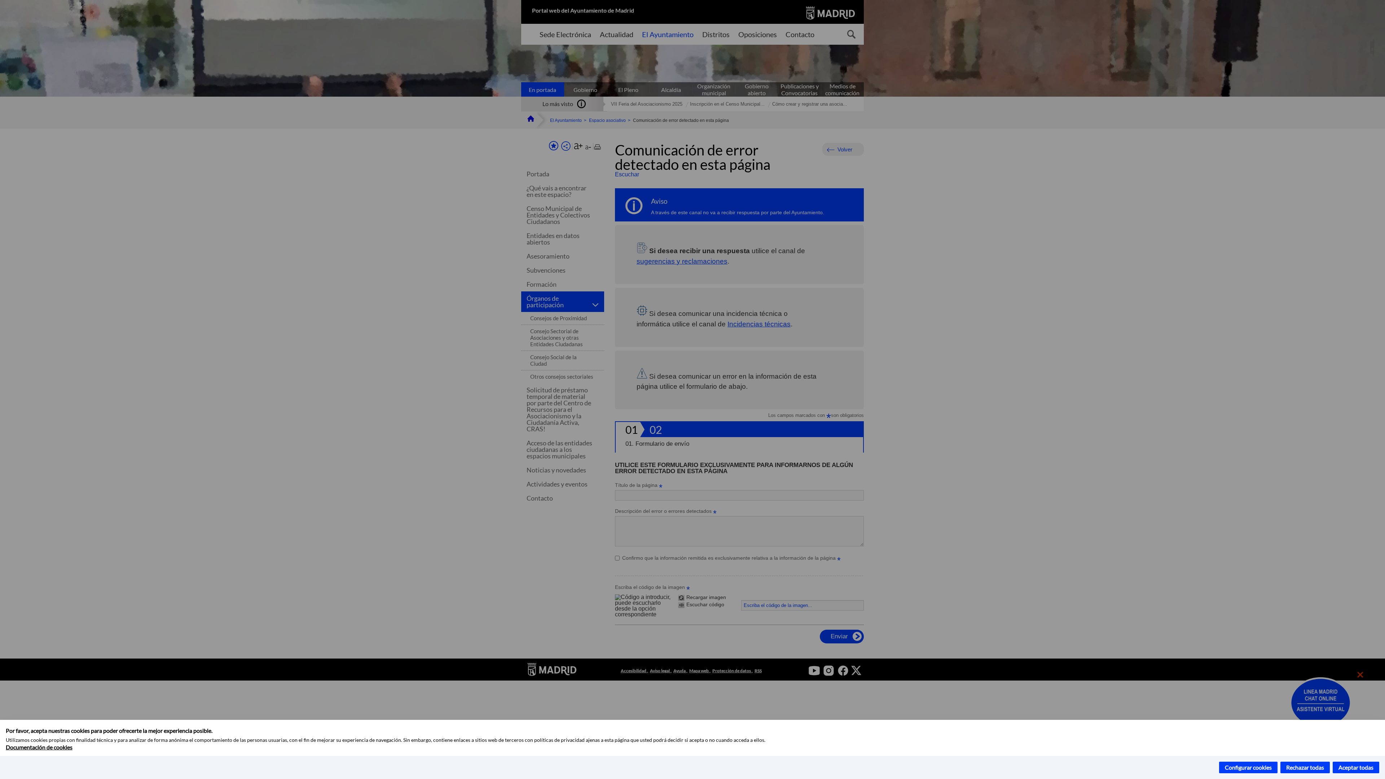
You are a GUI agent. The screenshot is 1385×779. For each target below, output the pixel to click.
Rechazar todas (1305, 767)
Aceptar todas (1355, 767)
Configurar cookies (1248, 767)
